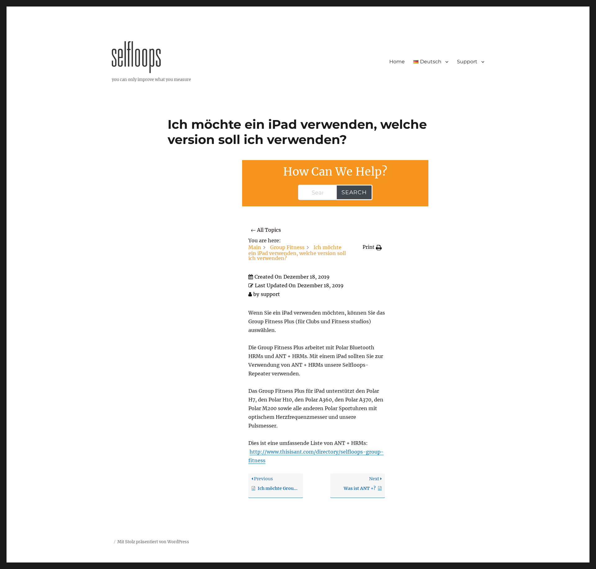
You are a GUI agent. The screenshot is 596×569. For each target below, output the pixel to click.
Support (467, 62)
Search (354, 192)
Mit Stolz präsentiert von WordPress (153, 541)
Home (397, 62)
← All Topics (266, 230)
